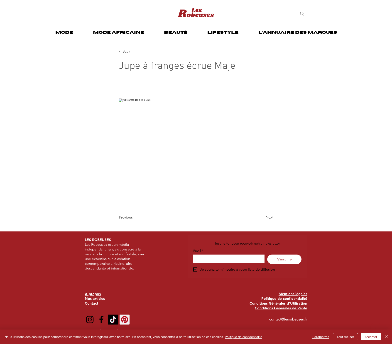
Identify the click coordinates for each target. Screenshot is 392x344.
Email (198, 251)
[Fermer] (386, 336)
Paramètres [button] (320, 336)
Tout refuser (345, 336)
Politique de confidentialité (243, 336)
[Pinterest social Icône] (125, 320)
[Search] (302, 14)
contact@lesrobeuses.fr (288, 319)
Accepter (371, 336)
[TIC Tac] (113, 320)
